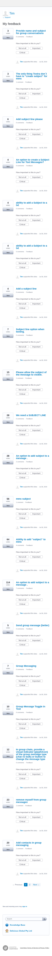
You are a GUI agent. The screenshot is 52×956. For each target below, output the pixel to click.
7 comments (20, 588)
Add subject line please (29, 119)
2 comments (20, 462)
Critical (24, 52)
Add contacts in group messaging (28, 843)
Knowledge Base (17, 925)
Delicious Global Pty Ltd (21, 931)
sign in (24, 906)
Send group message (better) (32, 625)
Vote (8, 37)
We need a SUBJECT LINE (31, 415)
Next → (36, 885)
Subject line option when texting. (30, 330)
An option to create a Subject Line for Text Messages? (32, 161)
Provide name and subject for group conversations (31, 32)
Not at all (24, 48)
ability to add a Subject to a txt (31, 203)
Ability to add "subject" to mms (31, 540)
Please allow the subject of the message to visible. (31, 373)
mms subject (23, 498)
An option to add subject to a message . (32, 457)
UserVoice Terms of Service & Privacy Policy (34, 948)
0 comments (20, 36)
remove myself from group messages (31, 800)
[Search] (44, 919)
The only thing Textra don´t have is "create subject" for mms (31, 76)
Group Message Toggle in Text (30, 707)
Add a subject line (26, 288)
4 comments (20, 545)
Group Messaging (26, 666)
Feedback (29, 36)
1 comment (19, 82)
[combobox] (24, 919)
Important (37, 48)
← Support (6, 17)
